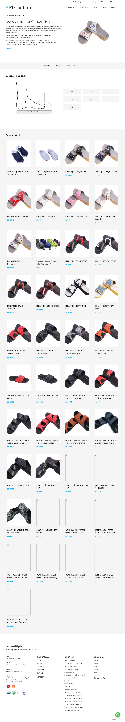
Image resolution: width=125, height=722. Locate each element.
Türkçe (96, 660)
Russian (96, 669)
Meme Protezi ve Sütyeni (72, 693)
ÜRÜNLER (71, 8)
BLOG (105, 8)
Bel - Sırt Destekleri (70, 666)
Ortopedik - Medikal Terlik (15, 15)
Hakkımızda (41, 660)
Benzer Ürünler (71, 66)
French (96, 666)
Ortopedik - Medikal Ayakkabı (74, 701)
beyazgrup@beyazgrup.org (15, 664)
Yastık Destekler (69, 684)
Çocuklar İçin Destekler (72, 678)
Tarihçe (39, 663)
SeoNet (114, 719)
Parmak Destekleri (70, 690)
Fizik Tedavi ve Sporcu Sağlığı (74, 707)
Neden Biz (40, 666)
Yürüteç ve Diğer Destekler (73, 696)
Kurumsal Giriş (90, 2)
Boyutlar (47, 66)
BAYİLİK (95, 8)
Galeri (58, 66)
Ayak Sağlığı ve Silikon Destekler (75, 675)
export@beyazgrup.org (14, 671)
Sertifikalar (40, 669)
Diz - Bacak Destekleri (71, 669)
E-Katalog (77, 2)
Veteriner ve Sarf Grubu (72, 710)
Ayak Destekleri (69, 672)
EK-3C (103, 2)
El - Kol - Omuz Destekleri (73, 663)
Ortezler (67, 687)
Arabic (96, 672)
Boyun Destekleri (70, 660)
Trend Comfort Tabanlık (72, 704)
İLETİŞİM (114, 8)
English (96, 663)
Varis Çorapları (69, 681)
